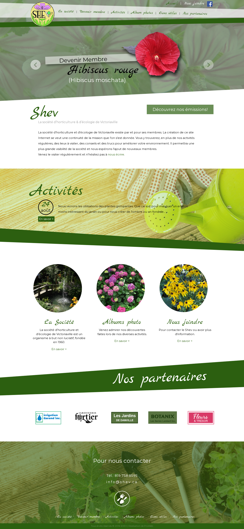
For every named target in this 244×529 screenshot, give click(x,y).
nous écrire (116, 154)
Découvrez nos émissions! (180, 109)
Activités (118, 12)
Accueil (172, 3)
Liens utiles (168, 13)
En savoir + (46, 219)
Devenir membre (92, 11)
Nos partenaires (195, 13)
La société (66, 11)
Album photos (142, 12)
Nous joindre (194, 3)
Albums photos (134, 517)
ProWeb (148, 525)
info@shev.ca (122, 482)
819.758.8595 (126, 476)
